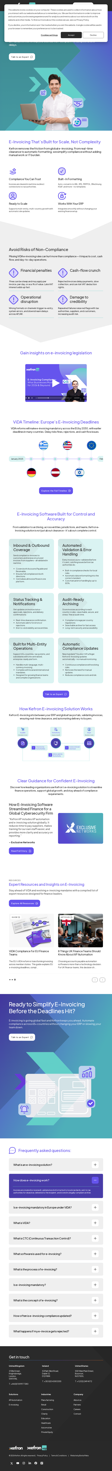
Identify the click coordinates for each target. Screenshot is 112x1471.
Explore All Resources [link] (22, 903)
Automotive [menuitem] (46, 1427)
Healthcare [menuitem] (46, 1423)
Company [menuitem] (78, 1394)
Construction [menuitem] (47, 1409)
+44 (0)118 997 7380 (19, 1384)
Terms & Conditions (59, 1456)
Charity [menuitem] (44, 1413)
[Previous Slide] (95, 980)
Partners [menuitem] (77, 1404)
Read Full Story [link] (19, 851)
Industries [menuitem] (46, 1394)
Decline (93, 35)
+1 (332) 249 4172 (84, 1381)
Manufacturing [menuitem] (47, 1400)
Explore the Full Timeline (54, 490)
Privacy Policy (42, 1456)
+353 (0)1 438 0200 (52, 1381)
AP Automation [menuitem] (15, 1400)
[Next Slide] (102, 980)
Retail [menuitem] (43, 1404)
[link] (16, 1448)
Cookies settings (49, 35)
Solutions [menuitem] (13, 1394)
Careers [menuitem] (77, 1409)
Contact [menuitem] (77, 1413)
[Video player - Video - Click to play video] (56, 383)
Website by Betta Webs (79, 1456)
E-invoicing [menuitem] (14, 1404)
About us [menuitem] (77, 1400)
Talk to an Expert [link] (20, 57)
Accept (71, 35)
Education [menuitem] (45, 1418)
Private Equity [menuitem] (47, 1432)
